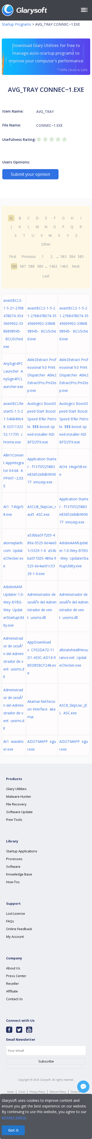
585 (81, 256)
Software (13, 866)
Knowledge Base (19, 874)
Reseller (12, 983)
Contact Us (14, 999)
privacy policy (14, 1117)
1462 (53, 266)
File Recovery (16, 804)
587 (23, 266)
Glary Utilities (16, 788)
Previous (28, 256)
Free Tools (14, 819)
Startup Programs (16, 24)
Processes (14, 858)
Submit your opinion (30, 174)
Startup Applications (21, 851)
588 (31, 266)
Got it (13, 1130)
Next (76, 266)
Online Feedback (19, 929)
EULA (21, 1092)
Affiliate (12, 991)
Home (10, 1092)
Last (46, 276)
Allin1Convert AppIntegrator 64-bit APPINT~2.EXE (13, 470)
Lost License (15, 913)
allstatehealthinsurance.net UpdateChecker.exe (73, 657)
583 (63, 256)
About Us (13, 968)
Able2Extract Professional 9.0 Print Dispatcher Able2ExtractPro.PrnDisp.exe (41, 375)
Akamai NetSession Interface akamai (41, 709)
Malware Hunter (18, 796)
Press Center (16, 975)
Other (46, 244)
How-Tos (13, 882)
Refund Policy (58, 1092)
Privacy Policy (37, 1092)
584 (72, 256)
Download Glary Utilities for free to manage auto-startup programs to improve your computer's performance (48, 57)
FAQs (10, 921)
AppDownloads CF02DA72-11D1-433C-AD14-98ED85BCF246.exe (41, 657)
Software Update (19, 812)
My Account (15, 936)
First (12, 256)
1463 (64, 266)
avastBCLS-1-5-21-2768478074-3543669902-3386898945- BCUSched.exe (13, 323)
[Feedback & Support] (83, 1086)
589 (40, 266)
